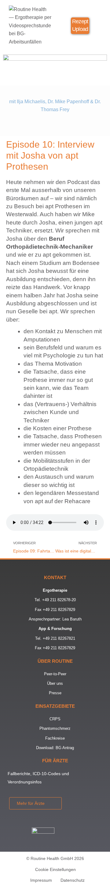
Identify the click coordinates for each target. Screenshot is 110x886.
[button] (99, 26)
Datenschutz (73, 880)
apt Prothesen (63, 206)
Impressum (41, 880)
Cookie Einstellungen (55, 869)
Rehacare (77, 501)
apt (39, 501)
